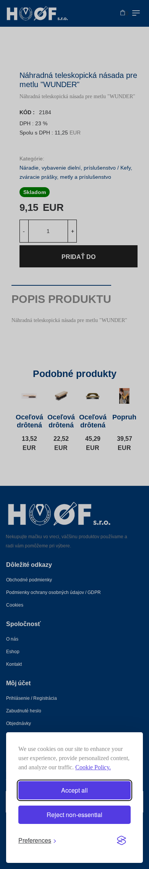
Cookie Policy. (93, 767)
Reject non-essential (74, 814)
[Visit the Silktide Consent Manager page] (121, 840)
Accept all (74, 790)
